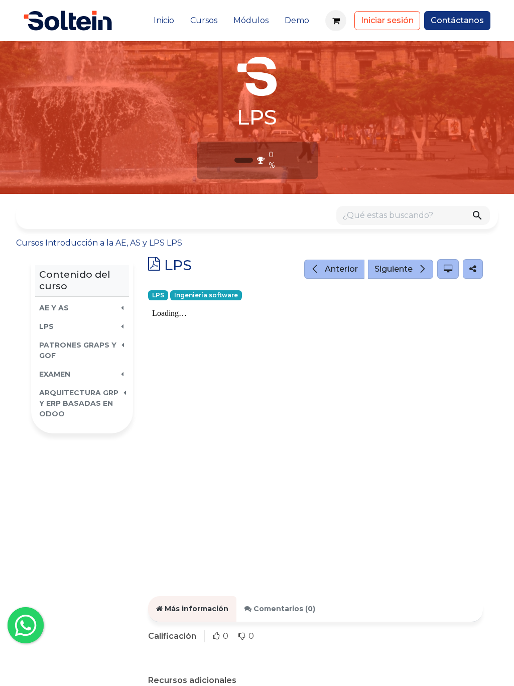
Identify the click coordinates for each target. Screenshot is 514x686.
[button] (82, 308)
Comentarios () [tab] (283, 608)
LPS (158, 295)
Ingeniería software (206, 295)
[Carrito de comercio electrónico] (335, 20)
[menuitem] (164, 21)
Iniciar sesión (387, 20)
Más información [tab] (195, 608)
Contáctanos (457, 20)
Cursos (29, 243)
